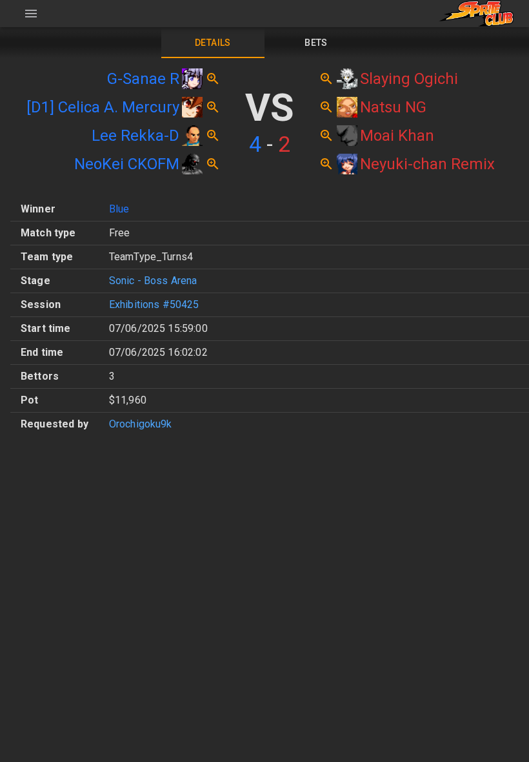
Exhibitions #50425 (154, 304)
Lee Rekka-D (135, 136)
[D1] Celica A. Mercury (102, 107)
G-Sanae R (143, 79)
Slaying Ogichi (409, 79)
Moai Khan (397, 136)
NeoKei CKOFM (126, 164)
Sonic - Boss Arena (153, 280)
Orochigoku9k (140, 424)
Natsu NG (393, 107)
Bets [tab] (316, 42)
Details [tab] (213, 42)
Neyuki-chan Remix (427, 164)
